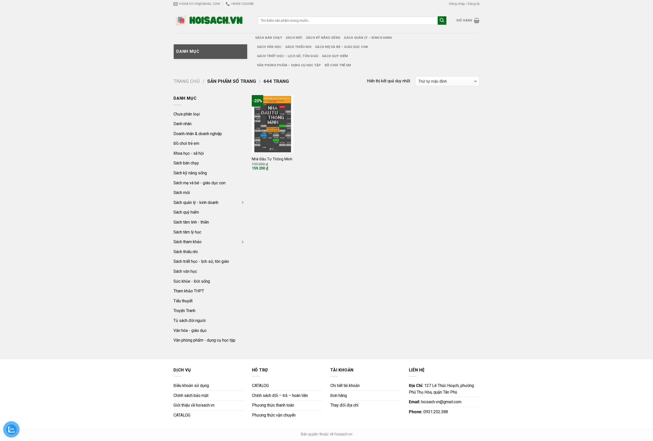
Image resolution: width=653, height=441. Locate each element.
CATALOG (181, 415)
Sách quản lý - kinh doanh (195, 202)
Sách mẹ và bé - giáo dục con (199, 182)
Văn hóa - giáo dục (190, 330)
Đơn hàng (338, 395)
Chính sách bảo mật (190, 395)
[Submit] (442, 20)
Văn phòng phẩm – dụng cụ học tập (289, 65)
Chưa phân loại (186, 114)
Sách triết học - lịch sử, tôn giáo (201, 261)
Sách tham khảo (187, 241)
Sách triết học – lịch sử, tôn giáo (288, 56)
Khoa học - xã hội (188, 153)
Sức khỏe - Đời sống (191, 281)
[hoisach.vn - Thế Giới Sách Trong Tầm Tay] (209, 20)
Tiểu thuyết (183, 301)
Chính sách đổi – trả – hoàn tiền (280, 395)
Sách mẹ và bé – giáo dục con (341, 47)
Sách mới (294, 38)
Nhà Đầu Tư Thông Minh (272, 159)
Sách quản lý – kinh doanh (368, 38)
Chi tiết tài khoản (345, 385)
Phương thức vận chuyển (274, 415)
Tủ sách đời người (189, 320)
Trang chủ (186, 81)
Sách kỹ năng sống (323, 38)
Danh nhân (182, 123)
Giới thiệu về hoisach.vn (194, 405)
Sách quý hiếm (335, 56)
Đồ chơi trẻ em (338, 65)
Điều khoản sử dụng (191, 385)
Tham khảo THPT (188, 291)
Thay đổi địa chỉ (344, 405)
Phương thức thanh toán (273, 405)
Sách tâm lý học (187, 232)
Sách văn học (269, 47)
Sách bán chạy (268, 38)
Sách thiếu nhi (298, 47)
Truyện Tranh (184, 310)
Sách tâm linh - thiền (191, 222)
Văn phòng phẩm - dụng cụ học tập (204, 340)
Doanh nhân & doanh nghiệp (197, 133)
